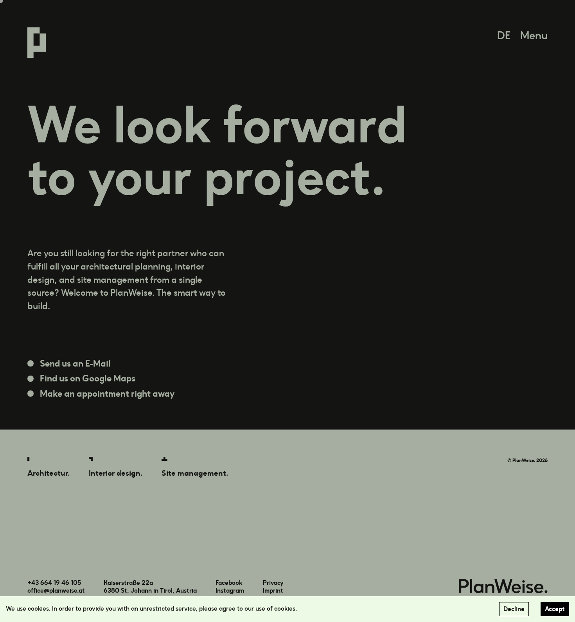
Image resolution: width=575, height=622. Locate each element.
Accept (555, 609)
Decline (514, 609)
